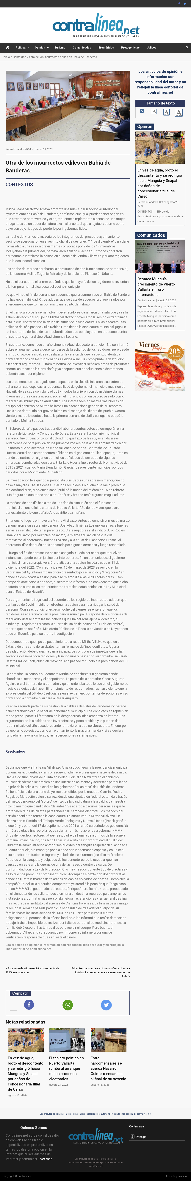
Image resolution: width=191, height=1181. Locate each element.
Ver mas (46, 1159)
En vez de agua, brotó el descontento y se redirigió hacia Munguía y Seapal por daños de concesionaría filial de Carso (25, 1074)
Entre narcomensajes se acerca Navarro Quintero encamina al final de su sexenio (108, 1068)
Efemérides (106, 47)
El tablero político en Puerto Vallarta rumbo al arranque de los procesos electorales (66, 1068)
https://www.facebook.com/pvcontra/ (179, 3)
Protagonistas (130, 47)
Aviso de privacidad (176, 1176)
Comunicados (82, 47)
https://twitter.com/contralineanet (185, 3)
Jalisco (151, 47)
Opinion (40, 47)
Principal (141, 1137)
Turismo (59, 47)
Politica (21, 47)
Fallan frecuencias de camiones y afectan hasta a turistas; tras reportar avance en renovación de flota (101, 972)
